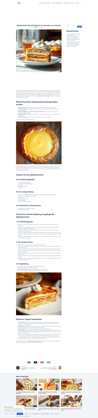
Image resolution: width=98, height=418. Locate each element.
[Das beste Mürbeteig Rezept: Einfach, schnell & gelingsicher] (26, 384)
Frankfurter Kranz (40, 166)
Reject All (13, 413)
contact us (57, 413)
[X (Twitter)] (35, 362)
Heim (29, 413)
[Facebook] (29, 362)
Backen (42, 27)
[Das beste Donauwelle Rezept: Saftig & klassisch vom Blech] (71, 384)
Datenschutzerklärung (45, 413)
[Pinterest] (42, 362)
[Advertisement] (49, 14)
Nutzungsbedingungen (35, 413)
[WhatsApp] (48, 362)
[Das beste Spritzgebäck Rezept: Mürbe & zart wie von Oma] (71, 401)
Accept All (20, 413)
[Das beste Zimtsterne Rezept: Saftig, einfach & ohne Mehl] (49, 401)
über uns (52, 413)
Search (68, 24)
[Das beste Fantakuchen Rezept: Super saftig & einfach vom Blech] (49, 384)
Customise (6, 413)
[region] (13, 410)
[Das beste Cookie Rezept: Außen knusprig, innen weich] (26, 401)
